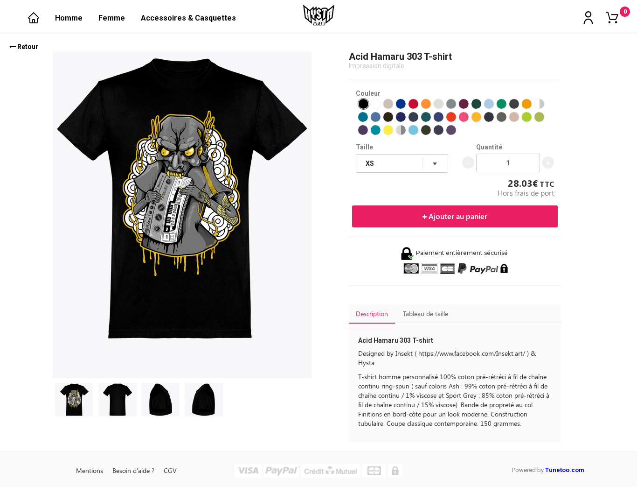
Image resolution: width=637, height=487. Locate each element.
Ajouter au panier (457, 216)
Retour (27, 46)
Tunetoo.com (564, 469)
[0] (612, 18)
